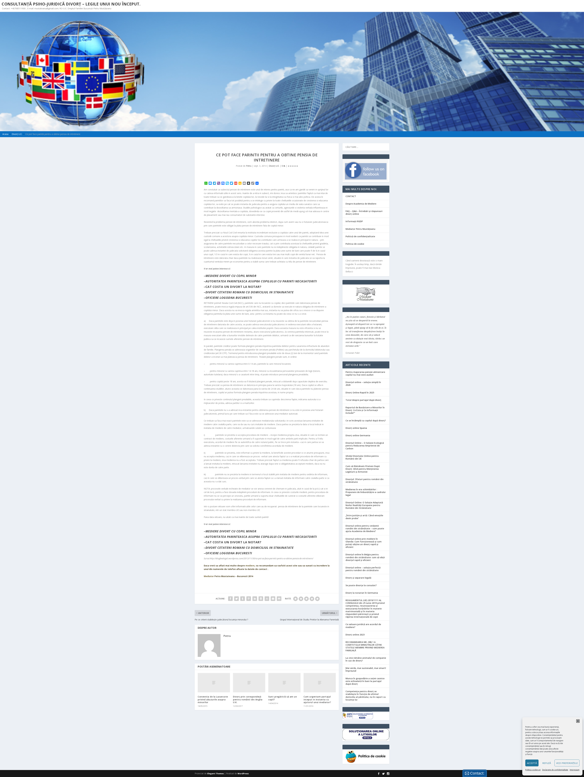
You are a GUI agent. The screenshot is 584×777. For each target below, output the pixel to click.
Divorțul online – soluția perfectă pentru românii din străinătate (363, 569)
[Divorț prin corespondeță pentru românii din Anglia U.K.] (249, 682)
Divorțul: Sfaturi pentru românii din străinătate (365, 480)
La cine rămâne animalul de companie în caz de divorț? (366, 659)
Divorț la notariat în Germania (362, 592)
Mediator (209, 576)
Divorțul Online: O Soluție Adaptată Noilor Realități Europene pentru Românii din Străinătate (364, 505)
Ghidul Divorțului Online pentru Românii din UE (362, 457)
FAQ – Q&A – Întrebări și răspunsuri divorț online (364, 212)
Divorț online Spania (356, 428)
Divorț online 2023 (355, 634)
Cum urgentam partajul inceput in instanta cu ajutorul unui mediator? (317, 699)
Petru (248, 165)
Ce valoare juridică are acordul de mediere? (363, 625)
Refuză (546, 763)
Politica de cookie (355, 243)
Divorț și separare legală (358, 577)
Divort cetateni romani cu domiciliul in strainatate (249, 292)
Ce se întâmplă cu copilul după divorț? (366, 420)
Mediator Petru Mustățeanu (360, 228)
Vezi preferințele (567, 763)
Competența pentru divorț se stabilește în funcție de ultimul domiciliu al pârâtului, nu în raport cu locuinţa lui (366, 695)
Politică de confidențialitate (360, 236)
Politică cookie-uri (533, 769)
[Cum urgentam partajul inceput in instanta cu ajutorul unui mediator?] (320, 682)
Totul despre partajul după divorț (363, 400)
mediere (250, 565)
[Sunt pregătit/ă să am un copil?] (284, 682)
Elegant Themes (215, 773)
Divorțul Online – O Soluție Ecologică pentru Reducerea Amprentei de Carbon (365, 445)
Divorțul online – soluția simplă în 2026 (363, 383)
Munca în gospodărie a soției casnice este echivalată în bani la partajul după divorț (365, 681)
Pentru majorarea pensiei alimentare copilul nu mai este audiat (365, 373)
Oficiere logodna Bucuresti (228, 298)
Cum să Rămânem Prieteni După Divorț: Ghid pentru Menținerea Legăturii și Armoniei (363, 469)
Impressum (574, 769)
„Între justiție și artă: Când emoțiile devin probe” (364, 517)
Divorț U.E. (274, 165)
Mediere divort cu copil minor (230, 276)
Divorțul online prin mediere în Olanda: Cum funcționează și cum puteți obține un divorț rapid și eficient (364, 543)
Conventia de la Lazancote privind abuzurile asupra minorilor (213, 699)
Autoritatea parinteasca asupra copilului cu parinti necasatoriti (261, 281)
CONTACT (351, 196)
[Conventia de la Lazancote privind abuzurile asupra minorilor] (214, 682)
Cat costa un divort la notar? (233, 287)
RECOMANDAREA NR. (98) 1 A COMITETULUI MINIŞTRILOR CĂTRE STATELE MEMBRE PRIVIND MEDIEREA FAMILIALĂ (365, 646)
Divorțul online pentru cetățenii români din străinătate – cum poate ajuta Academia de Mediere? (365, 528)
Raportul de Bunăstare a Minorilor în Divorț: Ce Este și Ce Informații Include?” (365, 410)
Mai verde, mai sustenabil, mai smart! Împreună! (366, 669)
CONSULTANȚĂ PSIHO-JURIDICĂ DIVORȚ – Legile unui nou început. (71, 4)
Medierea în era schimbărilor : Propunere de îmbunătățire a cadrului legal (366, 492)
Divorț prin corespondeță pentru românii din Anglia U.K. (247, 699)
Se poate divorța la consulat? (361, 585)
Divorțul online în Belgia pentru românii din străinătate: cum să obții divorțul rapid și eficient (365, 557)
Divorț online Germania (358, 435)
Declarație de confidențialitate (555, 769)
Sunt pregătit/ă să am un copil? (282, 698)
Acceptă (532, 763)
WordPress (243, 773)
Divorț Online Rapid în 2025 (360, 392)
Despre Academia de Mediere (361, 203)
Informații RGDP (354, 221)
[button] (577, 721)
